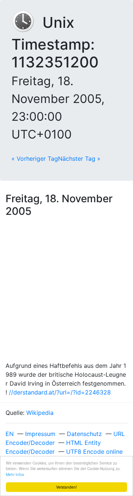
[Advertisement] (66, 290)
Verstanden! (66, 487)
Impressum (40, 433)
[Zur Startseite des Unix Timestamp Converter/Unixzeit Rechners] (26, 22)
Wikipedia (40, 412)
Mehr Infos (15, 474)
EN (10, 433)
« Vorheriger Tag (34, 158)
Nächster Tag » (79, 158)
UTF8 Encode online (94, 451)
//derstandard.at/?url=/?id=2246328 (60, 392)
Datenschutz (84, 433)
